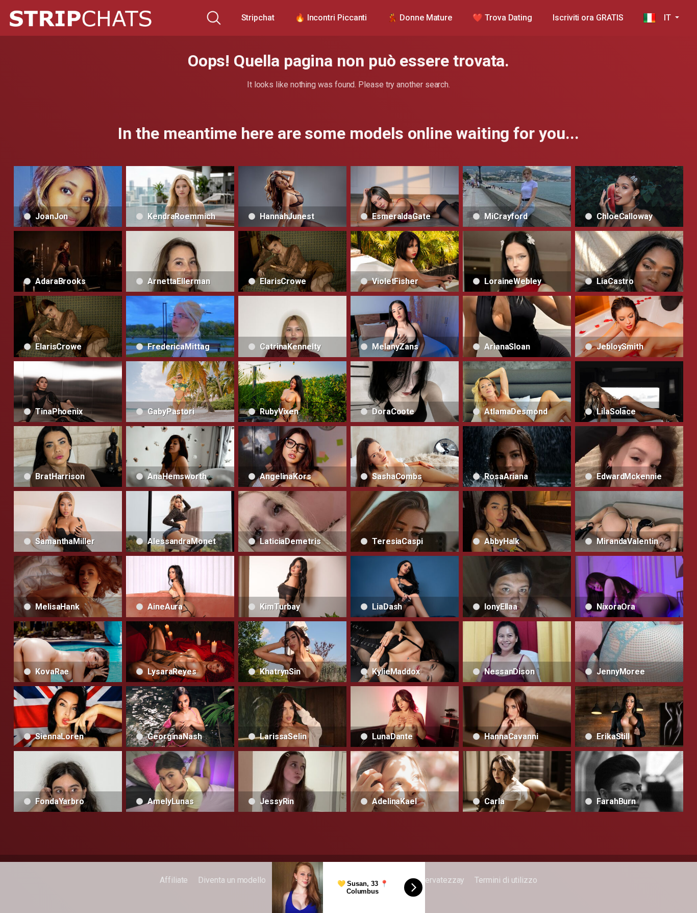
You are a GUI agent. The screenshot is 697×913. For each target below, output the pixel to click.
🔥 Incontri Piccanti (331, 17)
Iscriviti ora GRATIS (588, 17)
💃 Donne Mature (419, 17)
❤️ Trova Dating (502, 17)
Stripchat (258, 17)
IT (664, 17)
